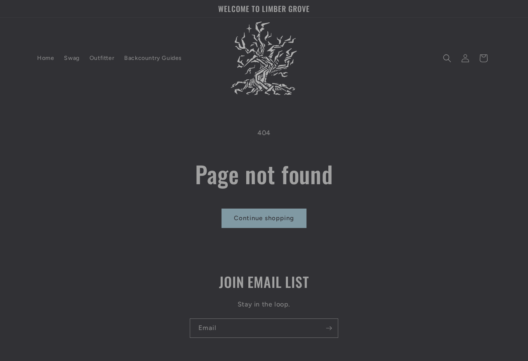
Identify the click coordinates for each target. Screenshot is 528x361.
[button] (447, 58)
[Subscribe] (329, 328)
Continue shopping (264, 218)
